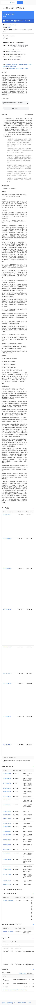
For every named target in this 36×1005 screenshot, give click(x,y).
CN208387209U (7, 884)
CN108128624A (7, 826)
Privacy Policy (5, 1004)
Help (12, 1004)
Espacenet (13, 68)
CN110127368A (7, 609)
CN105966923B (7, 788)
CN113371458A (7, 744)
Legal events (15, 64)
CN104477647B (7, 811)
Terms (29, 1002)
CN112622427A (7, 683)
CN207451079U (7, 773)
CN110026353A (7, 568)
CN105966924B (7, 831)
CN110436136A (7, 647)
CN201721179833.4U (8, 900)
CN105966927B (7, 814)
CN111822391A (7, 849)
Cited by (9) (8, 64)
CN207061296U (7, 881)
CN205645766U (7, 844)
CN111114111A (7, 673)
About (3, 1002)
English (14, 24)
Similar (28, 20)
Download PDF (9, 20)
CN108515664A (7, 823)
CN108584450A (7, 778)
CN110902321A (7, 796)
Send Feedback (11, 1002)
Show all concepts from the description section (15, 990)
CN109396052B (7, 839)
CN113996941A (7, 783)
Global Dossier (20, 68)
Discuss (26, 68)
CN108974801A (7, 515)
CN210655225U (7, 853)
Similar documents (23, 64)
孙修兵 (9, 27)
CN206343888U (7, 791)
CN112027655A (7, 800)
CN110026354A (7, 538)
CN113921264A (7, 874)
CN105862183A (7, 869)
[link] (6, 980)
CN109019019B (7, 805)
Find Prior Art (19, 20)
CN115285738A (7, 866)
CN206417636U (7, 818)
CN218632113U (7, 834)
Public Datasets (22, 1002)
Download (23, 973)
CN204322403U (7, 859)
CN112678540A (7, 716)
